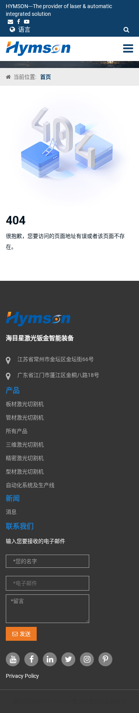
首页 (45, 77)
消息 (11, 512)
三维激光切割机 (25, 444)
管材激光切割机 (25, 417)
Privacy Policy (22, 676)
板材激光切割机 (25, 404)
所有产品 (16, 431)
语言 (24, 29)
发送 (25, 634)
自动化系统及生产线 (30, 485)
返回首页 (28, 271)
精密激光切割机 (25, 458)
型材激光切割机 (25, 472)
